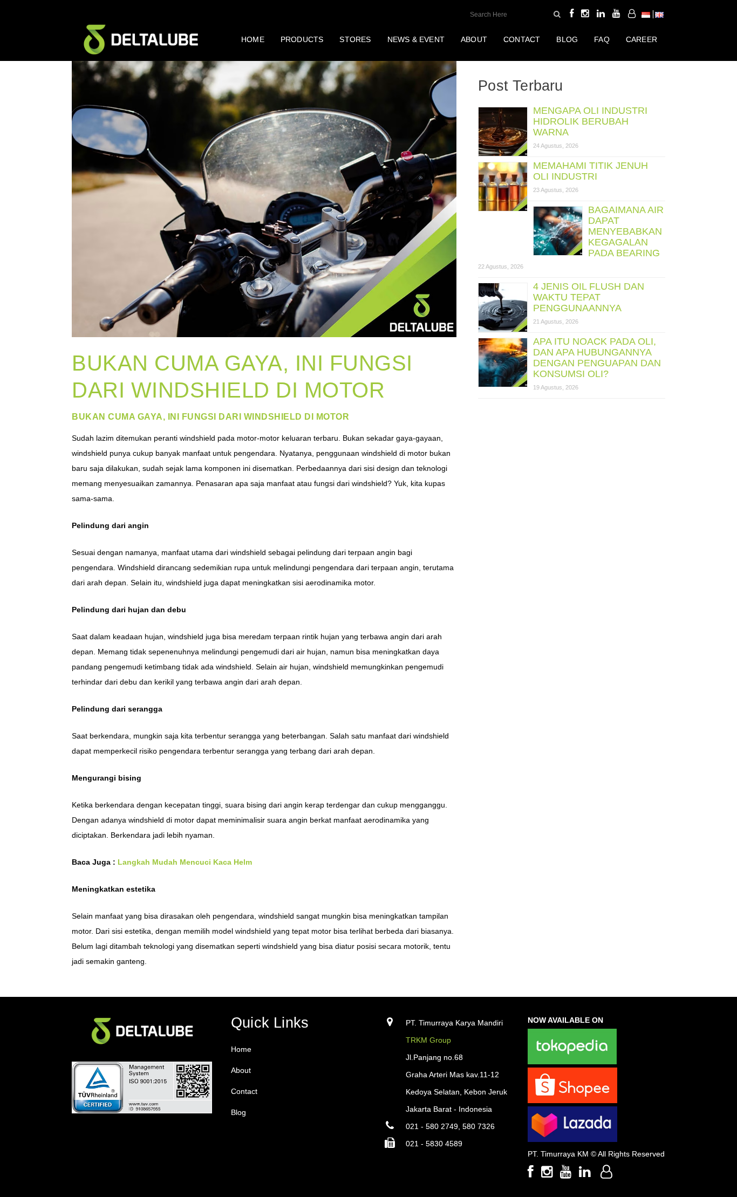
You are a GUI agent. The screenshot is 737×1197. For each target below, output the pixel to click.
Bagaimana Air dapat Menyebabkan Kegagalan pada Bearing (626, 231)
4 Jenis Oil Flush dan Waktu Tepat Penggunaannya (588, 297)
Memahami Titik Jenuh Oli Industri (590, 171)
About (241, 1070)
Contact (244, 1091)
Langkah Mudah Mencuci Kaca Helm (185, 862)
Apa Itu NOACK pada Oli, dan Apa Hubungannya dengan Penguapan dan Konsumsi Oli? (597, 357)
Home (241, 1049)
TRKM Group (428, 1040)
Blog (238, 1112)
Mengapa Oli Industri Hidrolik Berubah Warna (590, 121)
